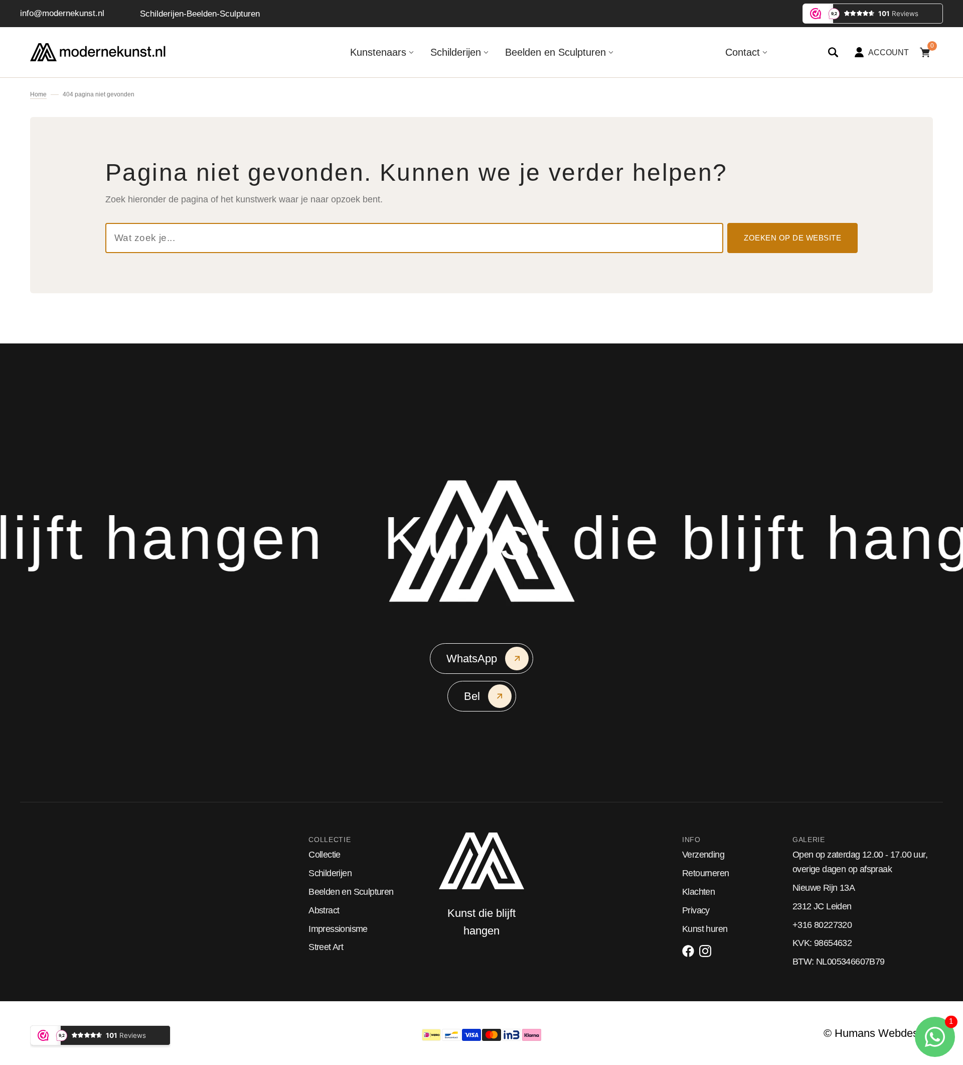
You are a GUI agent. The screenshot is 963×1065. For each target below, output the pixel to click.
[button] (833, 52)
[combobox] (414, 238)
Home (38, 94)
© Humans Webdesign (878, 1033)
